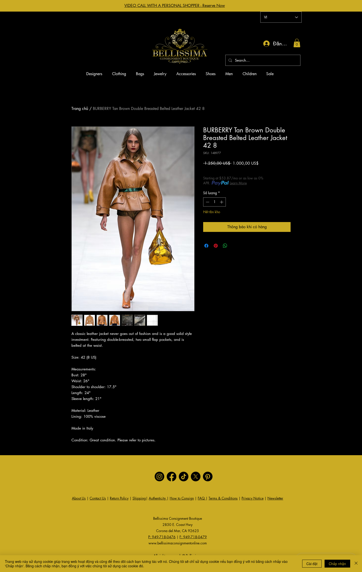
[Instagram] (159, 476)
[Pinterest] (208, 476)
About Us (79, 498)
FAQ (202, 498)
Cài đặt (311, 563)
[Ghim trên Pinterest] (216, 246)
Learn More (238, 183)
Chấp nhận (337, 563)
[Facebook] (171, 476)
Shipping (139, 498)
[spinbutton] (214, 202)
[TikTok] (183, 476)
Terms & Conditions (223, 498)
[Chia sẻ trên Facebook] (206, 246)
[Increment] (222, 202)
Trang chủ (79, 108)
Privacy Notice (252, 498)
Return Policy (119, 498)
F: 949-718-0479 (193, 537)
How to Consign (182, 498)
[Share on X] (234, 246)
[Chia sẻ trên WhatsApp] (225, 246)
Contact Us (98, 498)
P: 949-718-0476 (162, 537)
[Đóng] (356, 563)
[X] (195, 476)
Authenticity (158, 498)
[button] (296, 43)
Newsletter (275, 498)
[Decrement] (207, 202)
